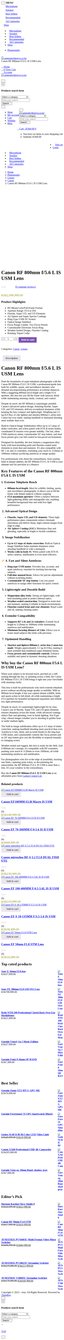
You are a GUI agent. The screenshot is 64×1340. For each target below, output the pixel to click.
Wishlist (11, 120)
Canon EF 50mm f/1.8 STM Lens (22, 944)
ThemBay (6, 1295)
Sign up (59, 144)
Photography (13, 50)
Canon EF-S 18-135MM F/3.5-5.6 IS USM (28, 916)
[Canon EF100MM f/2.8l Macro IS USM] (22, 790)
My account (13, 115)
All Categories (13, 21)
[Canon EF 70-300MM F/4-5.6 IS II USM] (23, 818)
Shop (6, 25)
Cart (9, 117)
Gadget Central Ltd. (32, 776)
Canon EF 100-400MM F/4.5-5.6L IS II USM (30, 888)
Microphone (12, 6)
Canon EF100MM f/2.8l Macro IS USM (26, 801)
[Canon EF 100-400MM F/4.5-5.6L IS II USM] (25, 877)
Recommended (13, 17)
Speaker (10, 10)
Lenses (10, 177)
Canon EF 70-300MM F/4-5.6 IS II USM (27, 829)
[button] (26, 128)
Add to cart (27, 339)
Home (6, 66)
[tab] (11, 358)
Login (56, 147)
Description (12, 358)
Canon (10, 180)
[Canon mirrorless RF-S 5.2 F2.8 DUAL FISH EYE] (28, 845)
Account (7, 72)
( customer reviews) (25, 287)
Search (5, 103)
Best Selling (11, 13)
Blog (9, 123)
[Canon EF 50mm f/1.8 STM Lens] (19, 932)
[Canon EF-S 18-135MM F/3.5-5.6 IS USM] (23, 904)
